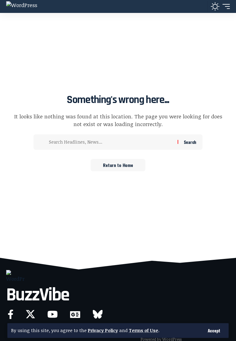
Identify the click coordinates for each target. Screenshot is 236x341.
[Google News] (75, 314)
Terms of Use (143, 330)
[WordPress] (21, 6)
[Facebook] (10, 314)
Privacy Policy (103, 330)
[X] (30, 314)
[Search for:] (111, 142)
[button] (214, 330)
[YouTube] (52, 314)
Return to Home (118, 165)
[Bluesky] (97, 314)
